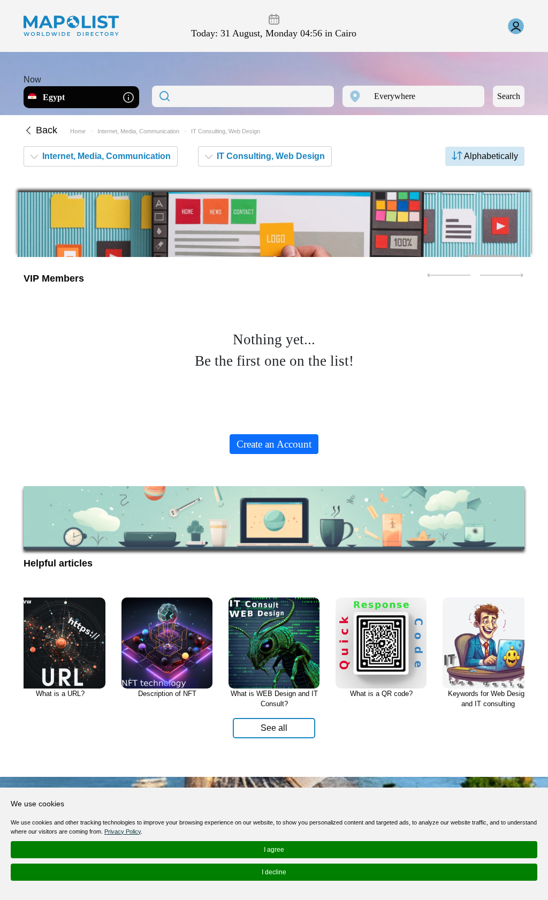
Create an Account (274, 444)
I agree (274, 849)
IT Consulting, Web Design (270, 156)
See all (274, 727)
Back (45, 130)
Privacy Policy (122, 831)
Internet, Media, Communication (138, 131)
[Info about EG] (128, 96)
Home (78, 131)
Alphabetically (490, 156)
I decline (274, 872)
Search (508, 96)
